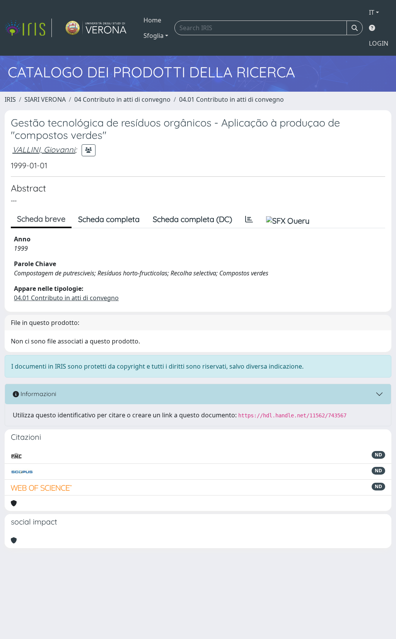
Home (152, 20)
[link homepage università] (96, 28)
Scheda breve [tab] (41, 219)
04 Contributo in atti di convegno (122, 99)
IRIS (10, 99)
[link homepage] (28, 28)
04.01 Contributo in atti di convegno (231, 99)
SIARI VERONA (45, 99)
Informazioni (37, 394)
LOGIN (378, 43)
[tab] (249, 219)
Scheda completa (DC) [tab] (192, 219)
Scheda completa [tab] (109, 219)
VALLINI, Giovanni (43, 149)
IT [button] (371, 12)
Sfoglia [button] (153, 35)
